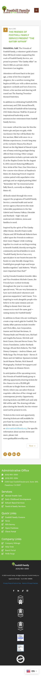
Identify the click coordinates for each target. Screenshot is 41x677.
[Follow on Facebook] (5, 454)
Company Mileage (12, 543)
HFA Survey (10, 524)
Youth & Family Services (15, 506)
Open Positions (11, 528)
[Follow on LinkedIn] (18, 454)
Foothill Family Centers (15, 517)
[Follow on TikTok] (22, 590)
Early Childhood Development (18, 499)
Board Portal (10, 550)
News (7, 521)
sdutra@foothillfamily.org (16, 428)
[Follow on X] (9, 454)
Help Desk (9, 547)
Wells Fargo (10, 553)
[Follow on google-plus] (14, 454)
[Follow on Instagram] (27, 590)
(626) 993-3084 (11, 478)
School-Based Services (14, 503)
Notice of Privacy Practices (30, 583)
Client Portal (10, 531)
